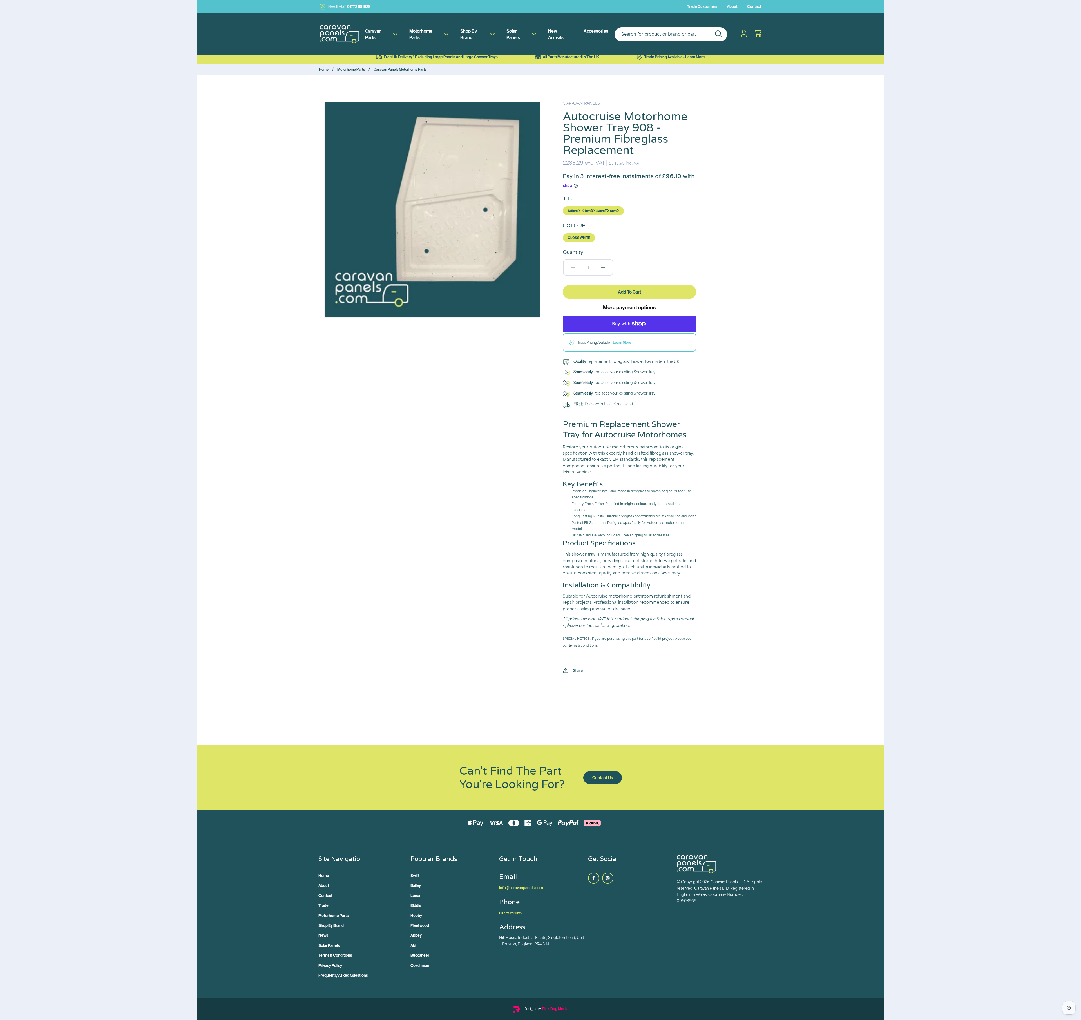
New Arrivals (556, 34)
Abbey (416, 935)
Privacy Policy (330, 965)
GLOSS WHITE (579, 238)
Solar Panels (513, 34)
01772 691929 (349, 6)
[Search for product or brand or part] (718, 33)
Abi (413, 945)
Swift (414, 875)
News (323, 935)
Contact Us (602, 777)
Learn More (695, 56)
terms (573, 645)
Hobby (416, 915)
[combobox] (671, 34)
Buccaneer (419, 955)
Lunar (415, 895)
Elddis (415, 905)
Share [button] (578, 670)
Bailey (415, 885)
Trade (323, 905)
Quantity (573, 252)
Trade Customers (702, 6)
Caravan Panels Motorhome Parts (400, 69)
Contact (754, 6)
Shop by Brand (468, 34)
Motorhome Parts (420, 34)
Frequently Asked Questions (343, 975)
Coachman (419, 965)
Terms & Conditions (335, 955)
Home (324, 69)
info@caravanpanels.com (521, 887)
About (732, 6)
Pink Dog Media (555, 1008)
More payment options (629, 307)
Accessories (596, 31)
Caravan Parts (373, 34)
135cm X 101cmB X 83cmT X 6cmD (593, 211)
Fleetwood (419, 925)
